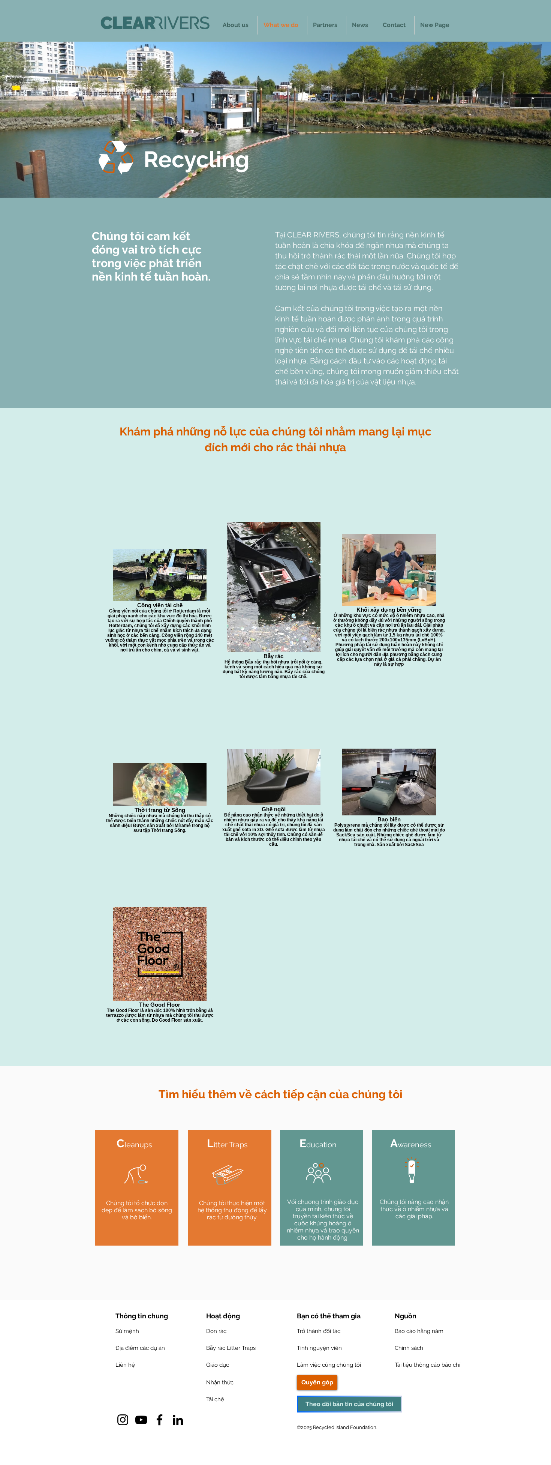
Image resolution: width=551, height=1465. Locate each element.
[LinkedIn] (178, 1419)
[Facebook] (159, 1419)
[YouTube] (141, 1419)
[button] (403, 1316)
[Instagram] (122, 1419)
